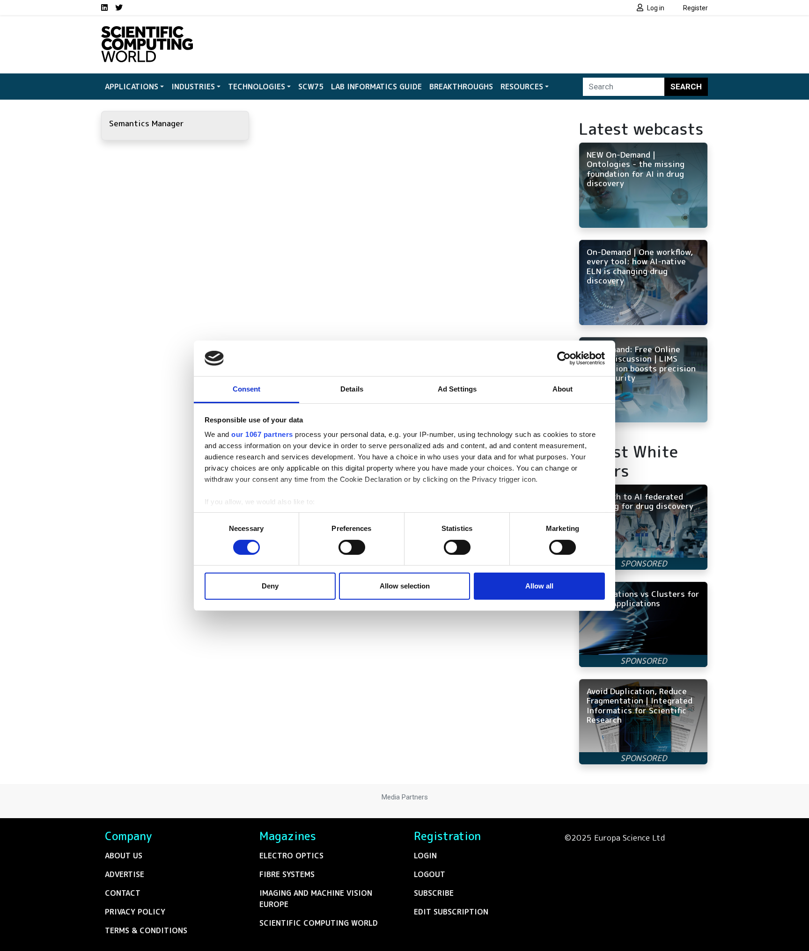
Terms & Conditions (146, 930)
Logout (429, 874)
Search (686, 86)
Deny (270, 586)
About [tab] (562, 389)
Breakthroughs (461, 86)
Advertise (124, 874)
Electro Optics (291, 855)
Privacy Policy (135, 912)
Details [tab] (351, 389)
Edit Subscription (451, 912)
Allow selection (405, 586)
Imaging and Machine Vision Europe (315, 898)
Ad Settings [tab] (457, 389)
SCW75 (311, 86)
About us (123, 855)
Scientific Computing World (318, 923)
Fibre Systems (287, 874)
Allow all (539, 586)
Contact (122, 893)
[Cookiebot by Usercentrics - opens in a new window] (564, 358)
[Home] (147, 31)
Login (425, 855)
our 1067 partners (262, 434)
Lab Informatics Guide (376, 86)
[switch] (351, 547)
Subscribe (434, 893)
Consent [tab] (247, 389)
